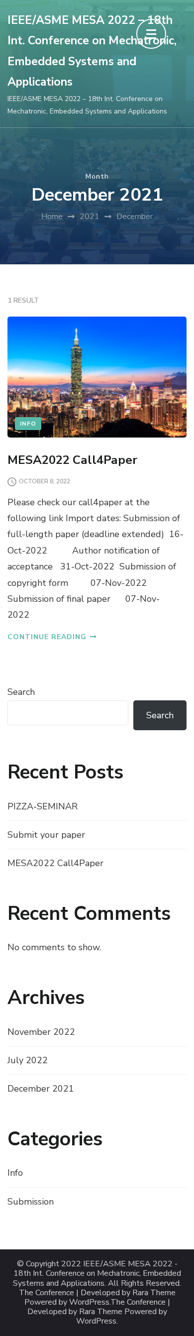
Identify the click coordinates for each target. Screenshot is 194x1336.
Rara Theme (100, 1312)
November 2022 (41, 1032)
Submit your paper (46, 835)
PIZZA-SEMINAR (42, 806)
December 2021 (40, 1089)
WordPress (96, 1321)
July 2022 (27, 1060)
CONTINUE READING (47, 637)
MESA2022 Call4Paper (72, 460)
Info (28, 424)
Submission (30, 1202)
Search (21, 692)
